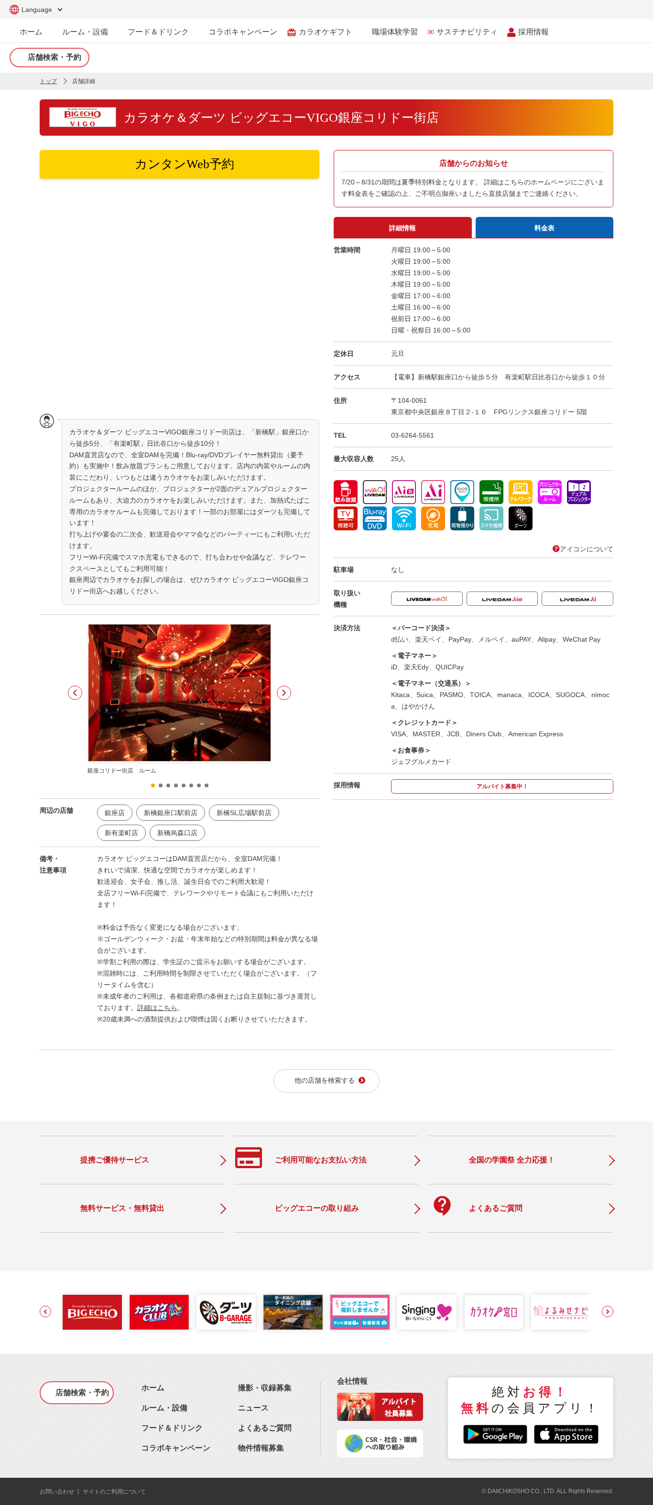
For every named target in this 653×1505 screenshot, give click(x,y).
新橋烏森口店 (177, 833)
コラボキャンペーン (242, 32)
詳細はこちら (157, 1007)
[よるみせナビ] (560, 1312)
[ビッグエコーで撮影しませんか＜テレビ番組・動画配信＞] (360, 1312)
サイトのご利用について (114, 1491)
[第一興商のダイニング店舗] (293, 1312)
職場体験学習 (395, 32)
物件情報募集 (261, 1448)
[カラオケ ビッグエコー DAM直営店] (92, 1312)
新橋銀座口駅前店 (170, 813)
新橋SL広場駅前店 (244, 813)
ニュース (253, 1408)
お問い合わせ (57, 1491)
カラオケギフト (319, 32)
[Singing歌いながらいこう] (427, 1312)
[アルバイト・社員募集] (380, 1418)
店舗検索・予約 (54, 57)
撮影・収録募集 (265, 1388)
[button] (75, 693)
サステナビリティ (467, 32)
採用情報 (533, 32)
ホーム (31, 32)
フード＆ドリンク (158, 32)
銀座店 (115, 813)
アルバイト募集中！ (502, 786)
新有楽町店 (121, 833)
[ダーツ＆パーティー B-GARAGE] (226, 1312)
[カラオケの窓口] (493, 1312)
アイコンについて (586, 549)
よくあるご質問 (265, 1428)
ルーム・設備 (85, 32)
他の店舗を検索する (324, 1080)
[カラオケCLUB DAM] (159, 1312)
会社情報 (352, 1381)
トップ (48, 81)
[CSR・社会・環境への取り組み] (380, 1455)
